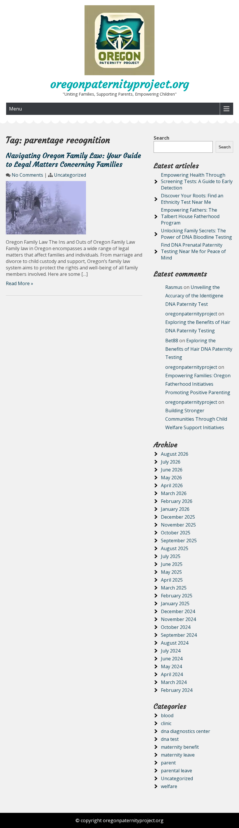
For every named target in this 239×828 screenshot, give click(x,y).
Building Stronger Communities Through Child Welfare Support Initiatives (196, 419)
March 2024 (174, 682)
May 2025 (171, 572)
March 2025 (174, 588)
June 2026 (171, 469)
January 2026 (175, 509)
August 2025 (174, 548)
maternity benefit (180, 747)
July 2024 (170, 651)
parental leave (176, 770)
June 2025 (171, 564)
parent (168, 762)
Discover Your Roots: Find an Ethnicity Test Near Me (192, 198)
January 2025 (175, 603)
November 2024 (178, 619)
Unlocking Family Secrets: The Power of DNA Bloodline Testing (196, 233)
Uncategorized (70, 175)
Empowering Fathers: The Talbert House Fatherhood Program (190, 216)
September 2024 (179, 635)
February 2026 (176, 501)
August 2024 (174, 643)
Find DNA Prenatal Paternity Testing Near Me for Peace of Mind (193, 251)
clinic (166, 723)
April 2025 (172, 580)
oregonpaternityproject (191, 313)
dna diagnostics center (185, 731)
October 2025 (175, 532)
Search (161, 138)
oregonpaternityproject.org (119, 84)
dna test (170, 739)
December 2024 (178, 611)
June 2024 (171, 658)
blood (167, 715)
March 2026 (174, 493)
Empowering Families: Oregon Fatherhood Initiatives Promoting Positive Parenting (198, 384)
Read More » (19, 283)
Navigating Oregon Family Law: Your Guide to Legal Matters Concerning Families (73, 160)
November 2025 (178, 525)
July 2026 (170, 462)
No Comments (27, 175)
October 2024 (175, 627)
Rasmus (173, 287)
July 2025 (170, 556)
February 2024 (176, 690)
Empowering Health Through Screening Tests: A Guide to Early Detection (197, 181)
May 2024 (171, 666)
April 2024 (172, 674)
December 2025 (178, 517)
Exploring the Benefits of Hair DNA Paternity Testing (198, 349)
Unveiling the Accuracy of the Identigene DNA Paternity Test (194, 295)
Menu (15, 109)
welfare (169, 786)
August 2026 (174, 454)
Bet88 (171, 340)
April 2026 (172, 485)
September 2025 (179, 540)
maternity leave (178, 755)
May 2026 (171, 477)
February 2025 (176, 595)
